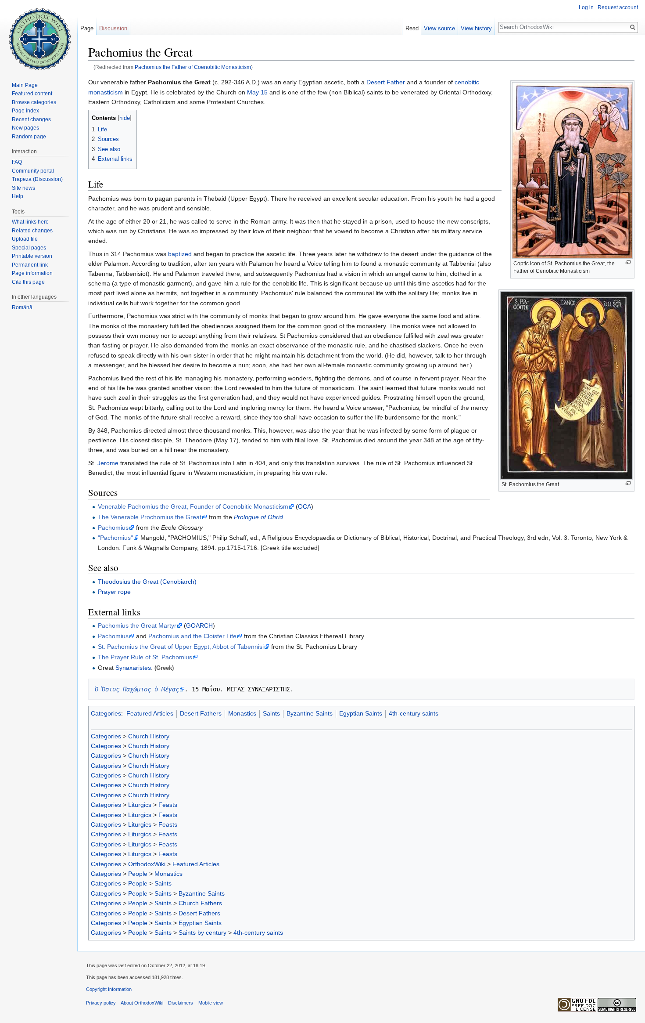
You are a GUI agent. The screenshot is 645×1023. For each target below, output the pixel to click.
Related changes (32, 231)
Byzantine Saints (310, 713)
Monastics (242, 713)
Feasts (167, 804)
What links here (30, 222)
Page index (25, 111)
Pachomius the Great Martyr (137, 625)
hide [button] (124, 118)
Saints (271, 713)
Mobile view (210, 1002)
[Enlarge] (628, 262)
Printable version (32, 256)
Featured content (32, 93)
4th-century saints (413, 713)
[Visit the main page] (39, 35)
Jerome (107, 462)
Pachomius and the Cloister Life (192, 636)
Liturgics (139, 804)
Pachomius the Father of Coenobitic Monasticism (193, 67)
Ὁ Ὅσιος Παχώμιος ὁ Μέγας (137, 689)
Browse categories (34, 102)
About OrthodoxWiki (142, 1002)
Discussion (113, 28)
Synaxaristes (133, 667)
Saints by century (202, 932)
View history (476, 28)
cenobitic (467, 82)
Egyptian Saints (360, 713)
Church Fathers (200, 903)
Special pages (29, 248)
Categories (106, 713)
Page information (32, 273)
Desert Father (385, 82)
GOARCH (199, 625)
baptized (180, 253)
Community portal (33, 171)
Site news (23, 188)
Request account (618, 7)
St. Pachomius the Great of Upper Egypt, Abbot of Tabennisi (181, 646)
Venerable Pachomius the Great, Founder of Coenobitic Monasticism (193, 506)
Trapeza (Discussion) (37, 179)
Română (22, 307)
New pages (25, 128)
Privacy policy (101, 1002)
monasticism (105, 92)
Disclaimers (180, 1002)
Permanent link (30, 265)
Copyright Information (109, 989)
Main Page (25, 85)
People (137, 873)
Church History (148, 736)
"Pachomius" (115, 537)
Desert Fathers (201, 713)
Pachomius (113, 527)
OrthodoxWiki (146, 864)
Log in (586, 7)
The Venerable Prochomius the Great (149, 517)
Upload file (25, 239)
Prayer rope (114, 591)
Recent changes (31, 119)
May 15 (257, 92)
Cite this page (28, 282)
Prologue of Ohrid (258, 517)
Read (412, 28)
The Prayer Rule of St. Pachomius (145, 657)
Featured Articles (149, 713)
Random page (29, 137)
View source (439, 28)
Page (86, 28)
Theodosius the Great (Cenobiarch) (147, 581)
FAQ (17, 162)
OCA (304, 506)
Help (17, 196)
